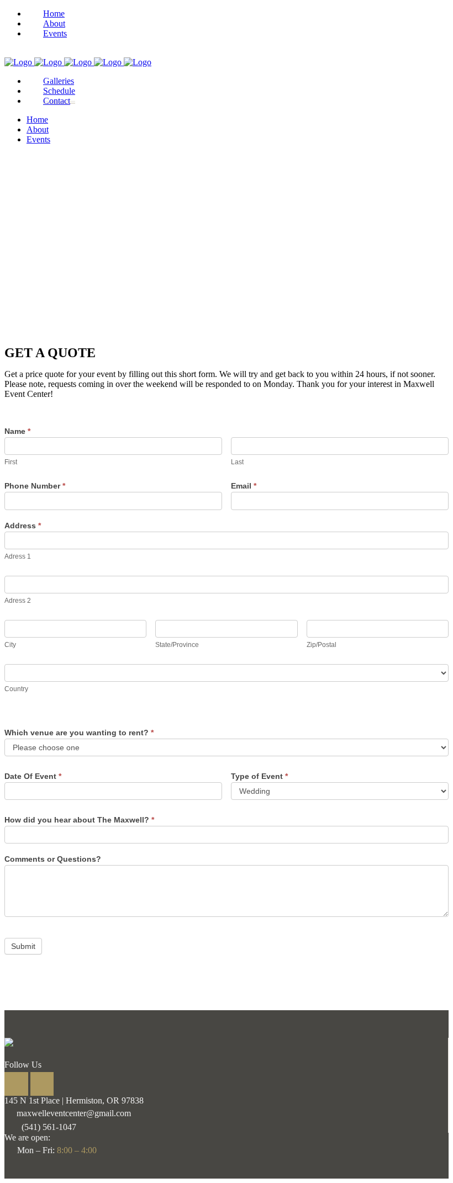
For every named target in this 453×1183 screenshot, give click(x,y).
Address (22, 525)
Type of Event (259, 776)
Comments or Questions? (52, 859)
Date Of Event (32, 776)
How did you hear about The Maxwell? (79, 819)
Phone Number (34, 485)
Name (17, 431)
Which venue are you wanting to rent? (79, 732)
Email (243, 485)
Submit (23, 946)
